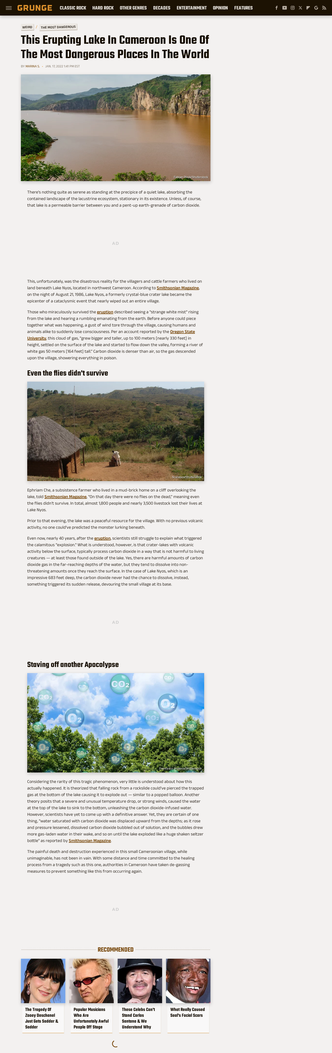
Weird (27, 27)
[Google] (316, 8)
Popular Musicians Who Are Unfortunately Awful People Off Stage (91, 1018)
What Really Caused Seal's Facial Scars (187, 1012)
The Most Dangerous (58, 27)
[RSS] (324, 8)
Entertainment (192, 8)
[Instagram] (293, 8)
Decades (161, 8)
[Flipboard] (308, 8)
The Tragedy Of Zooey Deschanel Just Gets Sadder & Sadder (41, 1018)
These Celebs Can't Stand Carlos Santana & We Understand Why (138, 1018)
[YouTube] (284, 8)
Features (243, 8)
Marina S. (33, 66)
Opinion (220, 8)
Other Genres (133, 8)
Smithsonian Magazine (178, 287)
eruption (105, 311)
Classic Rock (73, 8)
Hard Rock (103, 8)
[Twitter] (300, 8)
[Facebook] (277, 8)
